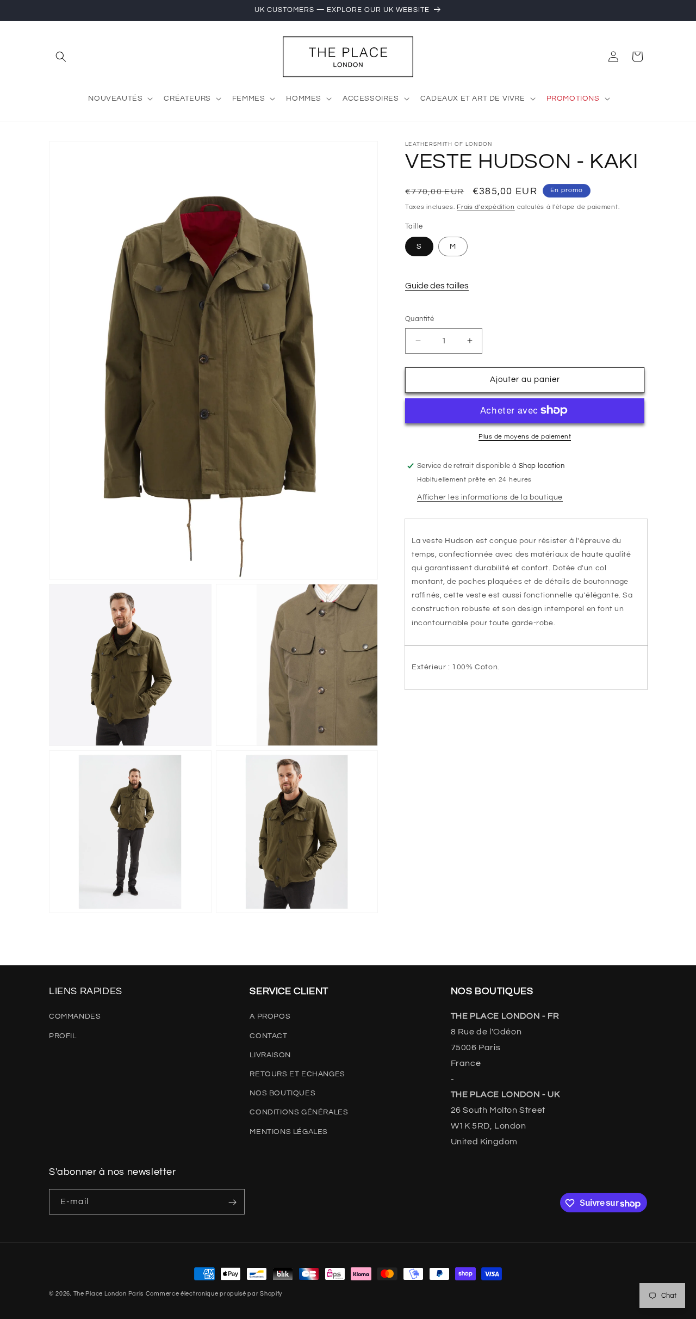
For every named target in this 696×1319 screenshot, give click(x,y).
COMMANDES (75, 1016)
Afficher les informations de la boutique (490, 497)
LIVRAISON (270, 1054)
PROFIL (63, 1035)
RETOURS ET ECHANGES (297, 1074)
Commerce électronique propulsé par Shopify (214, 1294)
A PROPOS (270, 1016)
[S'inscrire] (232, 1202)
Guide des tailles (437, 285)
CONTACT (268, 1035)
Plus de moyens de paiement (524, 436)
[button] (61, 57)
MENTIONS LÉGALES (289, 1131)
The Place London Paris (108, 1294)
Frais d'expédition (486, 207)
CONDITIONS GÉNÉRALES (299, 1112)
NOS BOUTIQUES (282, 1093)
